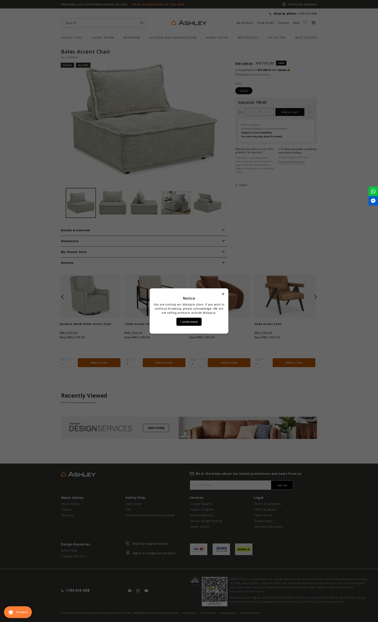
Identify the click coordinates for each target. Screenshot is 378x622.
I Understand (189, 322)
